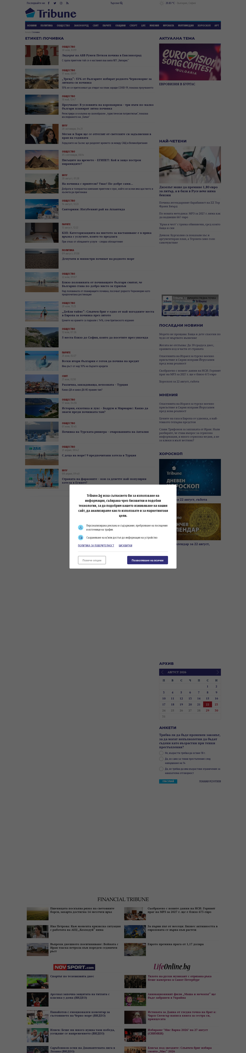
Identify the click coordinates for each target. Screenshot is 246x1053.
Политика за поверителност (96, 545)
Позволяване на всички (147, 560)
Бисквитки (125, 545)
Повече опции (92, 560)
